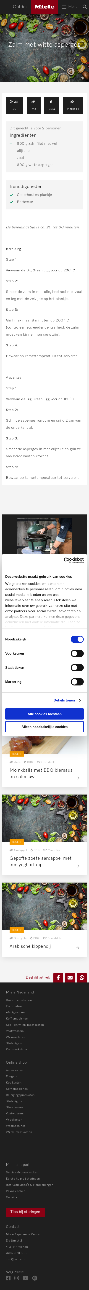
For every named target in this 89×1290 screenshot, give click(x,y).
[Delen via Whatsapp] (82, 977)
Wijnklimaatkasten (19, 1132)
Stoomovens (14, 1107)
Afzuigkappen (15, 1012)
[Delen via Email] (70, 977)
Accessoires (14, 1070)
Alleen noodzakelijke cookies (44, 727)
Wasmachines (16, 1037)
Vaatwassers (15, 1031)
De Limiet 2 (14, 1240)
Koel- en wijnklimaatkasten (25, 1024)
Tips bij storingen (25, 1212)
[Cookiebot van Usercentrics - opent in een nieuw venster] (64, 560)
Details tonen (64, 700)
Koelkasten (13, 1082)
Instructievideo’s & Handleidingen (29, 1184)
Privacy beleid (15, 1191)
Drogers (11, 1076)
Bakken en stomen (19, 1000)
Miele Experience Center (23, 1234)
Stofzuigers (14, 1043)
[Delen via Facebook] (58, 977)
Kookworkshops (17, 1049)
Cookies (11, 1197)
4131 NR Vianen (17, 1246)
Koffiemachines (17, 1018)
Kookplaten (14, 1006)
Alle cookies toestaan (45, 714)
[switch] (77, 653)
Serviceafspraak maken (22, 1172)
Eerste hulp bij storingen (23, 1178)
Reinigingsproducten (20, 1095)
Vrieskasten (14, 1119)
